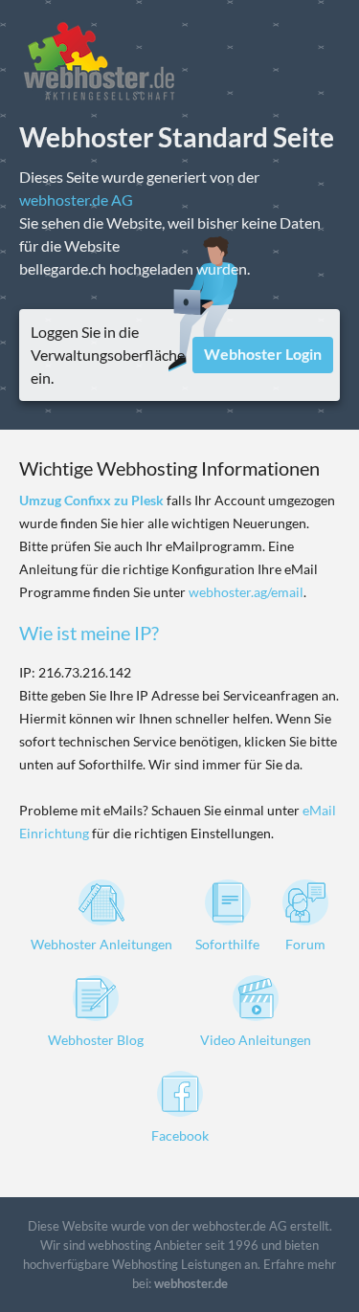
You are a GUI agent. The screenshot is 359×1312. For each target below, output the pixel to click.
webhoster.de (191, 1283)
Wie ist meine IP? (89, 632)
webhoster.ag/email (246, 592)
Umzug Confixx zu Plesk (91, 500)
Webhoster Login (263, 354)
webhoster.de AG (76, 199)
